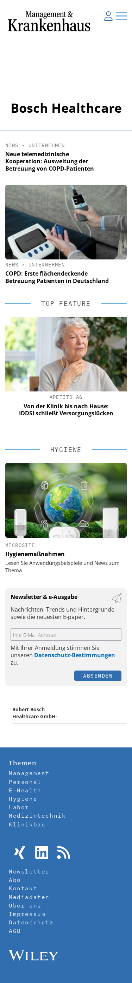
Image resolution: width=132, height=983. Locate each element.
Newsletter (29, 871)
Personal (25, 781)
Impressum (27, 913)
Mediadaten (29, 896)
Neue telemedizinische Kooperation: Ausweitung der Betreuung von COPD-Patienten (49, 161)
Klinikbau (27, 824)
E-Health (25, 790)
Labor (19, 807)
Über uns (25, 905)
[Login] (108, 15)
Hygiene (23, 798)
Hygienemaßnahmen (35, 554)
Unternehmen (47, 145)
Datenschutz (31, 922)
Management (29, 773)
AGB (15, 930)
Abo (15, 879)
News (12, 145)
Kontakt (23, 888)
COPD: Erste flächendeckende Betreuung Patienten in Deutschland (57, 277)
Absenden (98, 675)
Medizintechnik (37, 815)
